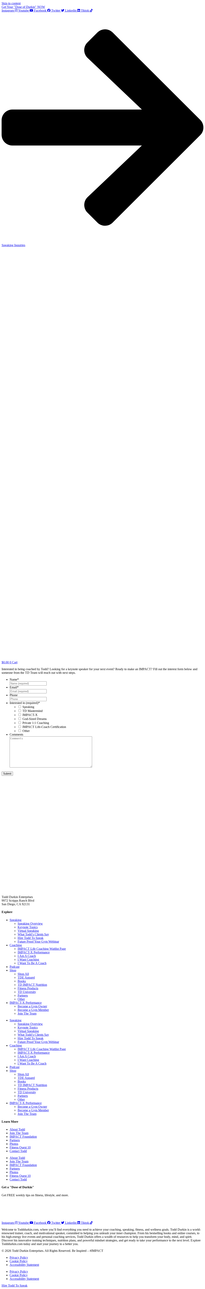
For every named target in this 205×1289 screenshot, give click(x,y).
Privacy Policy (19, 1257)
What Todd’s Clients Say (33, 934)
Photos (14, 1143)
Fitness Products (28, 988)
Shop (13, 970)
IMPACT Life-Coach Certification (44, 727)
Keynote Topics (28, 927)
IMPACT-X (30, 715)
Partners (23, 995)
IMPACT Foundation (23, 1136)
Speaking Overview (30, 923)
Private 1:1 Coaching (35, 723)
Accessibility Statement (24, 1264)
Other (26, 731)
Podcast (14, 966)
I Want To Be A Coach (32, 963)
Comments (16, 734)
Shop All (23, 974)
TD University (27, 992)
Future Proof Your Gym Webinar (38, 941)
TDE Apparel (26, 977)
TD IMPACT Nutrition (32, 984)
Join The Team (27, 1013)
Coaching (16, 945)
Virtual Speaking (28, 930)
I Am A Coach (27, 956)
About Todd (17, 1129)
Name (14, 679)
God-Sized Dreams (34, 719)
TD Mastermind (32, 711)
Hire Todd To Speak (30, 938)
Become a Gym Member (33, 1010)
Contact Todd (18, 1151)
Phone (14, 695)
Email (14, 687)
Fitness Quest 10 (20, 1147)
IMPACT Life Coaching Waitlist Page (42, 948)
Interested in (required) (25, 703)
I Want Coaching (28, 959)
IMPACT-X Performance (34, 952)
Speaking (28, 707)
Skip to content (11, 3)
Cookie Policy (19, 1261)
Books (22, 981)
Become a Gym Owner (32, 1006)
